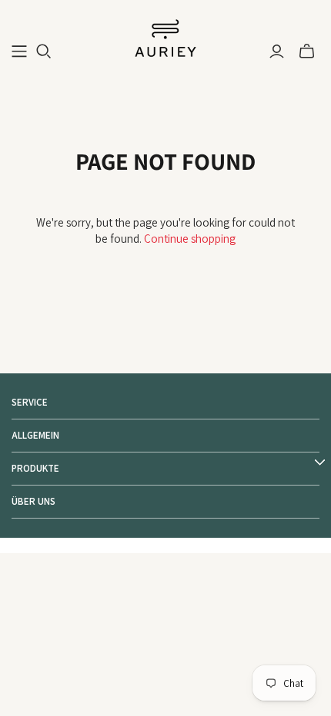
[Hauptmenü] (19, 51)
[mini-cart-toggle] (306, 51)
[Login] (277, 51)
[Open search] (44, 51)
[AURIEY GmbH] (165, 36)
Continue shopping (190, 238)
